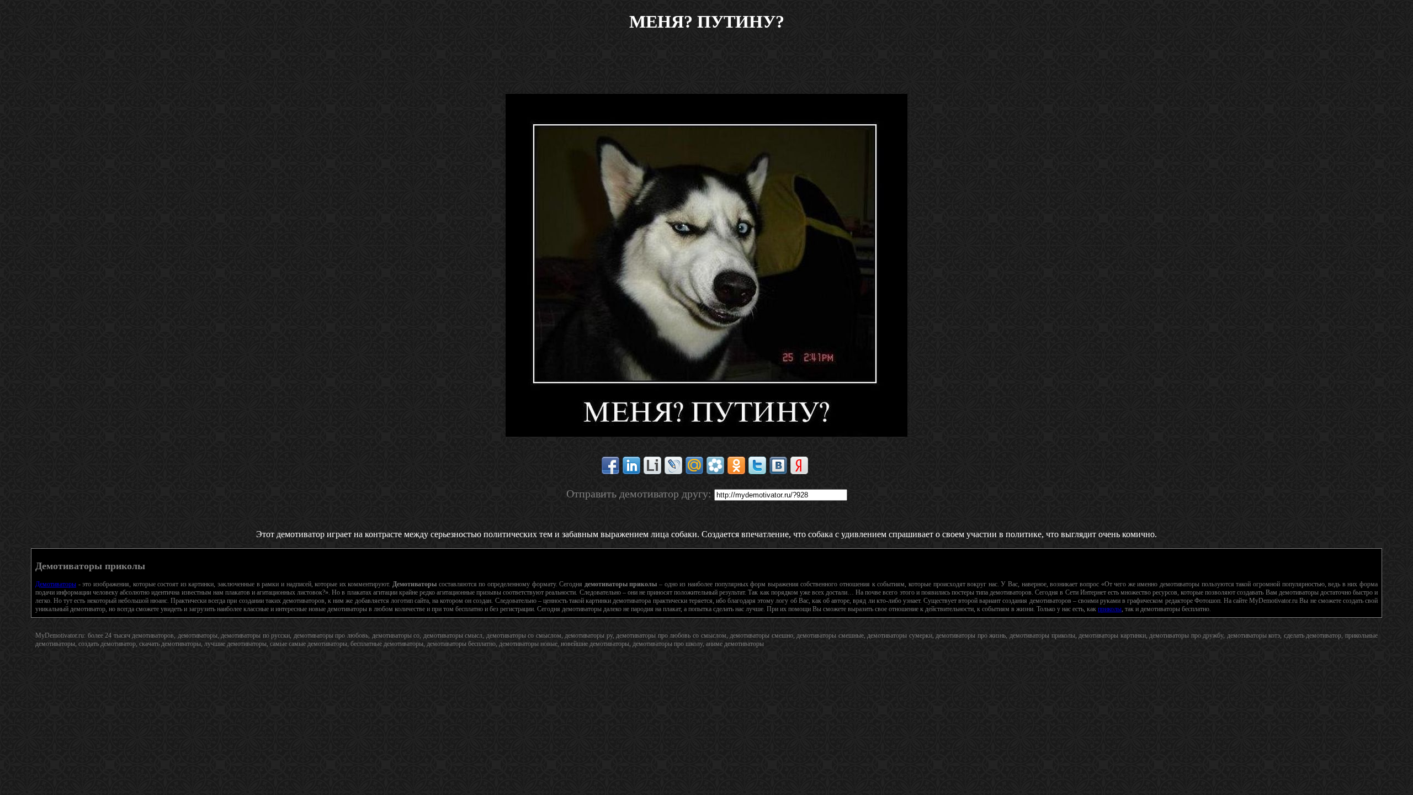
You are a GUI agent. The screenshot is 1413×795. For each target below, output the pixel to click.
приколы (1110, 609)
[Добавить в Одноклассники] (736, 465)
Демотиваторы (55, 584)
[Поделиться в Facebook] (610, 465)
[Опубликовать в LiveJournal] (673, 465)
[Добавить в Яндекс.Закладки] (799, 465)
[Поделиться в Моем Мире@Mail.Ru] (694, 465)
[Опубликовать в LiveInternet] (652, 465)
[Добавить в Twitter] (757, 465)
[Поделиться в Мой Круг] (715, 465)
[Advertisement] (706, 69)
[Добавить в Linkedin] (631, 465)
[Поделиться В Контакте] (778, 465)
